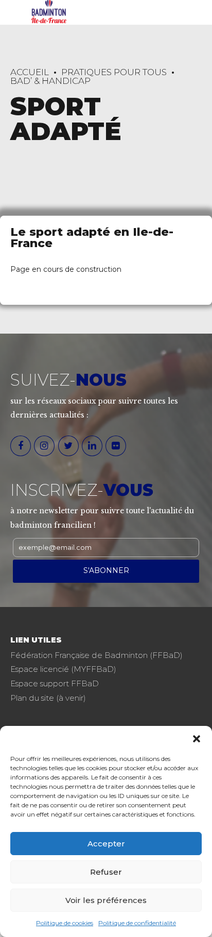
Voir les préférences (106, 900)
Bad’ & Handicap (50, 81)
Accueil (29, 72)
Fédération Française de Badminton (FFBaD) (96, 655)
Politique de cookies (64, 923)
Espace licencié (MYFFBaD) (63, 669)
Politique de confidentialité (137, 923)
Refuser (106, 872)
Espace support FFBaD (54, 683)
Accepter (106, 843)
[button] (196, 739)
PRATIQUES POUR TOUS (114, 72)
